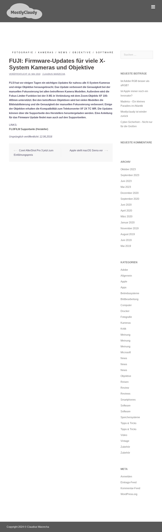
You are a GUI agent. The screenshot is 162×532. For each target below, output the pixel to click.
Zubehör (125, 446)
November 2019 (130, 228)
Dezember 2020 (130, 193)
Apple (124, 281)
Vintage (125, 441)
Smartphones (128, 399)
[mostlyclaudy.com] (24, 11)
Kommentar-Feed (130, 488)
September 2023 (130, 175)
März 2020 (126, 216)
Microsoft (126, 352)
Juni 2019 (126, 240)
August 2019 (128, 234)
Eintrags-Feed (129, 482)
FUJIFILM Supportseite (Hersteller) (28, 129)
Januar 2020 (128, 222)
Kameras (46, 52)
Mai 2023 (126, 187)
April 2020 (126, 210)
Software (105, 52)
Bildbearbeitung (129, 299)
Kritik (123, 328)
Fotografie (23, 52)
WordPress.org (129, 494)
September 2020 (130, 198)
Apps (123, 287)
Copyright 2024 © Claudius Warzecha (28, 526)
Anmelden (126, 476)
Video (124, 435)
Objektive (81, 52)
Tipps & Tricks (128, 423)
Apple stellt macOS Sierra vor (86, 150)
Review (125, 387)
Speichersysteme (130, 417)
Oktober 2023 (128, 169)
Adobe (124, 269)
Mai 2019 (126, 246)
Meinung (125, 334)
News (63, 52)
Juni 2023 (126, 181)
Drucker (125, 311)
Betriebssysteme (130, 293)
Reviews (125, 393)
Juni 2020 (126, 204)
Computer (126, 305)
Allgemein (126, 275)
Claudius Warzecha (54, 74)
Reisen (125, 382)
